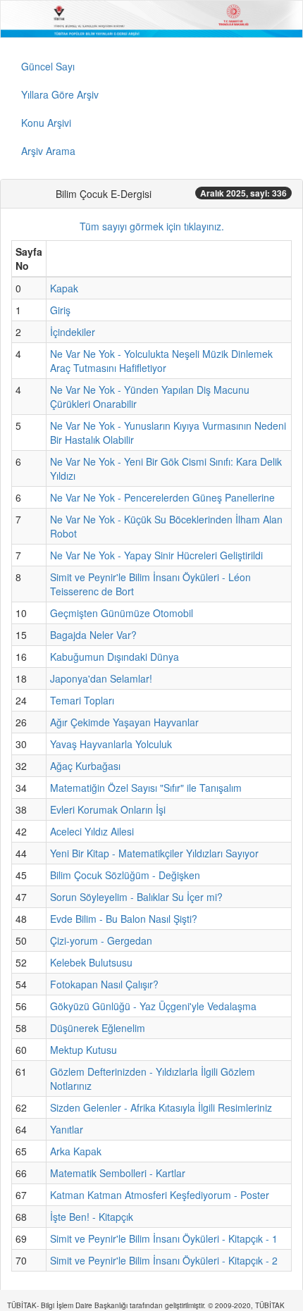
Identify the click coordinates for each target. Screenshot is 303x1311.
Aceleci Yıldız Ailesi (92, 831)
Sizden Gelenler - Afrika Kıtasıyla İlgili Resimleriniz (161, 1107)
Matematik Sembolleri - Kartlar (117, 1173)
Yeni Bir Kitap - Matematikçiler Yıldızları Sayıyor (154, 853)
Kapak (64, 288)
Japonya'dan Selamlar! (101, 678)
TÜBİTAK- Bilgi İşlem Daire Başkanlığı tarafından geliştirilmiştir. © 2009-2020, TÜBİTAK (146, 1305)
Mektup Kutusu (83, 1050)
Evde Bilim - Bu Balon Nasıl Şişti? (123, 919)
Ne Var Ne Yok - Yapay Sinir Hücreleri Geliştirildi (156, 555)
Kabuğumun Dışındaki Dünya (114, 657)
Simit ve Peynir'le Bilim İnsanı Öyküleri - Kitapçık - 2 (164, 1260)
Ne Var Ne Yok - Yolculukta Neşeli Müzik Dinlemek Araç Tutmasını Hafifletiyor (161, 361)
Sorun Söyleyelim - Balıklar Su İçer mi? (136, 897)
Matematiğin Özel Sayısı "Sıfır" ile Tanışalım (146, 788)
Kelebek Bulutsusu (91, 962)
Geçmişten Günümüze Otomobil (121, 613)
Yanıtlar (66, 1129)
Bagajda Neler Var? (93, 635)
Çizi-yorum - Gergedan (101, 940)
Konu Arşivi (46, 123)
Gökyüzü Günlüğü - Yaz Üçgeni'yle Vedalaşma (153, 1006)
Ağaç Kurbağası (85, 766)
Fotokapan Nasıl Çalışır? (104, 984)
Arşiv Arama (48, 151)
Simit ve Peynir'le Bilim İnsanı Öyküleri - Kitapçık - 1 (164, 1238)
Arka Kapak (75, 1151)
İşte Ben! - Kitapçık (91, 1217)
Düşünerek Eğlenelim (97, 1028)
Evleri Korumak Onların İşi (108, 809)
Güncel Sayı (48, 66)
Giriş (60, 310)
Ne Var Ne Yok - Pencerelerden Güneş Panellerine (162, 497)
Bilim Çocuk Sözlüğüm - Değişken (125, 875)
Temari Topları (82, 700)
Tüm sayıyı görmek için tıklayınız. (152, 226)
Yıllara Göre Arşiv (60, 94)
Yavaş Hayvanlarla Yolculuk (111, 744)
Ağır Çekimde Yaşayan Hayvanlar (124, 722)
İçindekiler (72, 332)
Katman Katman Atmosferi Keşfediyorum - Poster (159, 1195)
